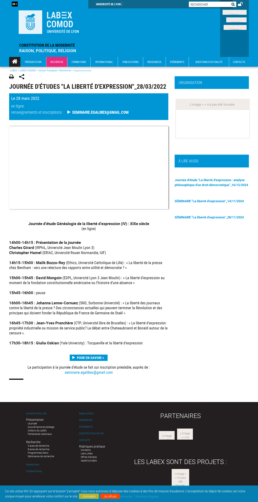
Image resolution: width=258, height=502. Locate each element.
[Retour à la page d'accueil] (48, 21)
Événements (86, 426)
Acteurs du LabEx (37, 430)
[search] (212, 4)
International (34, 471)
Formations (32, 464)
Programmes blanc (38, 452)
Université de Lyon (108, 4)
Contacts (84, 440)
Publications (86, 413)
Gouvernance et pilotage (41, 427)
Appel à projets (89, 460)
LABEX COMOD (27, 70)
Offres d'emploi (89, 457)
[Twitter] (236, 19)
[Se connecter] (242, 4)
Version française (47, 70)
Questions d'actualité (91, 433)
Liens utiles (87, 453)
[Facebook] (235, 12)
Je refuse (110, 496)
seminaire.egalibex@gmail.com (89, 372)
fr (13, 4)
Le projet (32, 423)
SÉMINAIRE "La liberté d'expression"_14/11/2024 (209, 201)
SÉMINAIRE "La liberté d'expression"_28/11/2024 (209, 217)
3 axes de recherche (38, 445)
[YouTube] (235, 27)
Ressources (85, 420)
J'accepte (88, 496)
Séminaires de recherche (41, 456)
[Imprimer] (12, 77)
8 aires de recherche (38, 449)
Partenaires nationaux (40, 434)
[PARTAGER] (23, 77)
